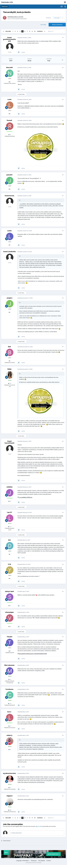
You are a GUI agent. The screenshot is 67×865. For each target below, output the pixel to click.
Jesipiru (9, 298)
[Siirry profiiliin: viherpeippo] (9, 618)
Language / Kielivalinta (22, 860)
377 (10, 526)
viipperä (9, 796)
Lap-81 (9, 512)
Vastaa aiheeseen (57, 24)
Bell (9, 347)
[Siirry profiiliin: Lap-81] (9, 518)
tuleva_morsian (18, 17)
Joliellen (9, 487)
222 (10, 703)
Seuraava (40, 31)
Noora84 (9, 67)
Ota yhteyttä (41, 860)
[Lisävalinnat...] (62, 38)
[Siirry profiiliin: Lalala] (9, 236)
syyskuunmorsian (9, 773)
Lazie (9, 99)
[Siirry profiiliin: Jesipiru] (9, 303)
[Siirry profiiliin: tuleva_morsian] (4, 18)
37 (10, 787)
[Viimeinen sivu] (45, 31)
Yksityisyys (34, 860)
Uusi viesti (43, 24)
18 (10, 626)
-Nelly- (9, 369)
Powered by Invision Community (33, 862)
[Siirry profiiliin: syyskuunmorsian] (9, 779)
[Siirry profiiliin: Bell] (9, 352)
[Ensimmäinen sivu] (3, 31)
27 (10, 726)
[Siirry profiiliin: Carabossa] (9, 695)
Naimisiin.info (7, 2)
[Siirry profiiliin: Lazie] (9, 105)
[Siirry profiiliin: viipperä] (9, 801)
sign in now (39, 826)
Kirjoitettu (24, 37)
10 (34, 31)
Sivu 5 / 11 (50, 31)
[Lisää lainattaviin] (19, 52)
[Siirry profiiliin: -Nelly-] (9, 375)
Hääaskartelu (23, 18)
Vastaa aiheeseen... (17, 833)
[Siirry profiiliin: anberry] (9, 741)
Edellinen (8, 31)
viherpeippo (9, 612)
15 (10, 749)
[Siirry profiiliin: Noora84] (9, 73)
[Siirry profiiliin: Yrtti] (9, 570)
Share (49, 17)
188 (10, 810)
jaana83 (9, 175)
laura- (9, 712)
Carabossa (9, 689)
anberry (9, 735)
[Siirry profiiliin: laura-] (9, 717)
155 (10, 383)
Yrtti (9, 564)
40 (10, 134)
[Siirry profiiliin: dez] (9, 545)
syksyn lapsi (9, 591)
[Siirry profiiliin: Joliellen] (9, 492)
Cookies (48, 860)
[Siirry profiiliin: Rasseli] (9, 126)
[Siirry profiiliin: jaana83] (9, 180)
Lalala (9, 231)
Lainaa (23, 52)
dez (9, 540)
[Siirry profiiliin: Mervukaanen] (9, 671)
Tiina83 (9, 637)
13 (10, 605)
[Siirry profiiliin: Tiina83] (9, 642)
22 (10, 679)
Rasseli (9, 120)
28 (10, 501)
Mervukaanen (9, 665)
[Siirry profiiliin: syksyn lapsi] (9, 597)
